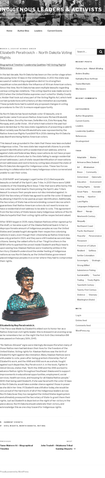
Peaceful (81, 236)
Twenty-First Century (86, 290)
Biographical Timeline (11, 65)
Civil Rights (11, 426)
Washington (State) (86, 299)
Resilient (81, 250)
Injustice (92, 196)
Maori (79, 211)
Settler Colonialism (85, 255)
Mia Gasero (81, 89)
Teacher (96, 275)
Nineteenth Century (86, 216)
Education (81, 182)
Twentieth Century (85, 285)
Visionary (93, 295)
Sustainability (83, 275)
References (6, 68)
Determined (82, 177)
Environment (96, 182)
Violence (81, 295)
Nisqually (81, 221)
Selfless (92, 250)
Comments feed (83, 325)
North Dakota (27, 426)
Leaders (38, 31)
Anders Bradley (82, 73)
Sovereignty (82, 260)
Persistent (82, 241)
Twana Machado (83, 84)
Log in (78, 315)
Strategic (96, 260)
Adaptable (81, 157)
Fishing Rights (83, 187)
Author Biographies (84, 116)
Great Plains (82, 192)
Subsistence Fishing (86, 270)
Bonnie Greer (28, 49)
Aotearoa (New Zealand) (88, 162)
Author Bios (23, 31)
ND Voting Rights (56, 65)
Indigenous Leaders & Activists (51, 10)
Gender (97, 187)
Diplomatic (97, 177)
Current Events (54, 31)
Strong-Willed (83, 265)
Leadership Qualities (35, 65)
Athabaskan (89, 167)
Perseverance (95, 236)
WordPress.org (83, 330)
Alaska (93, 157)
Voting (41, 426)
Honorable (96, 192)
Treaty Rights (93, 280)
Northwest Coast (85, 226)
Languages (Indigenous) (88, 206)
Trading (80, 280)
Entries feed (81, 320)
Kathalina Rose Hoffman (87, 79)
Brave (80, 172)
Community (91, 172)
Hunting (80, 196)
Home (9, 31)
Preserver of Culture (86, 246)
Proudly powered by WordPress (14, 472)
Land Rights (82, 201)
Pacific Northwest (85, 231)
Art (78, 167)
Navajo (89, 211)
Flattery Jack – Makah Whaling (89, 68)
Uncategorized (82, 141)
